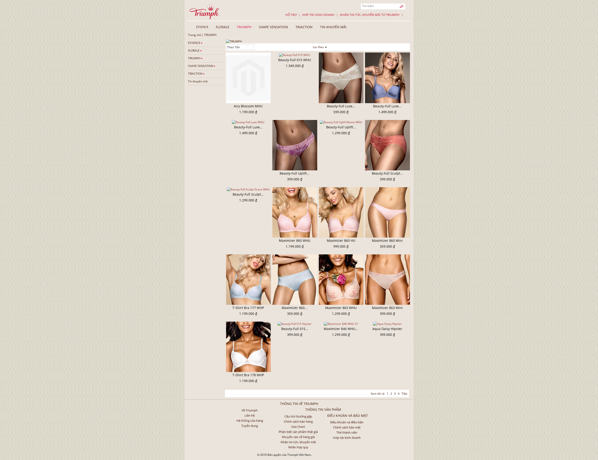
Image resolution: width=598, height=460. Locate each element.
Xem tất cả (377, 394)
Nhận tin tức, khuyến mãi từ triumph (369, 15)
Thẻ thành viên (346, 432)
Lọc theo (318, 47)
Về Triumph (250, 410)
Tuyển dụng (249, 426)
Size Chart (298, 427)
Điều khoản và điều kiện (346, 422)
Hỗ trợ (291, 15)
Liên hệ (250, 415)
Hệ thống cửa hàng (249, 420)
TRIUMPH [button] (244, 27)
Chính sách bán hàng (298, 421)
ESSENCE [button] (202, 27)
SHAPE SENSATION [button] (273, 27)
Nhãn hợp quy (298, 447)
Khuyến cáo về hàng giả (298, 437)
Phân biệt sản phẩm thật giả (298, 432)
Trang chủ (194, 35)
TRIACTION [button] (304, 27)
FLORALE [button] (222, 27)
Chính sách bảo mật (347, 427)
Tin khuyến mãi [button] (333, 27)
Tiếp (404, 394)
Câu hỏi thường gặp (298, 416)
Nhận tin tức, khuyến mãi (298, 442)
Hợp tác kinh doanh (318, 15)
